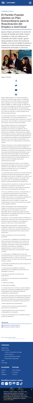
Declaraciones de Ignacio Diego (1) (11, 325)
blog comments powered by (8, 337)
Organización (4, 348)
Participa (15, 367)
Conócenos (5, 345)
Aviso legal (4, 362)
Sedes (2, 360)
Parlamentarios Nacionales (11, 358)
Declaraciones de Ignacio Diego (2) (11, 327)
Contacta (14, 374)
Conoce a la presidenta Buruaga (13, 352)
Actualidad (5, 367)
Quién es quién (5, 350)
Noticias (3, 370)
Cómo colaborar (16, 370)
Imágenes (4, 374)
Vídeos (3, 372)
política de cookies (9, 399)
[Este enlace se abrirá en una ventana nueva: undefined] (16, 81)
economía (4, 11)
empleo (11, 11)
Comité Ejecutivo (8, 354)
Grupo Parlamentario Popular (12, 356)
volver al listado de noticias (16, 338)
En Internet (15, 372)
